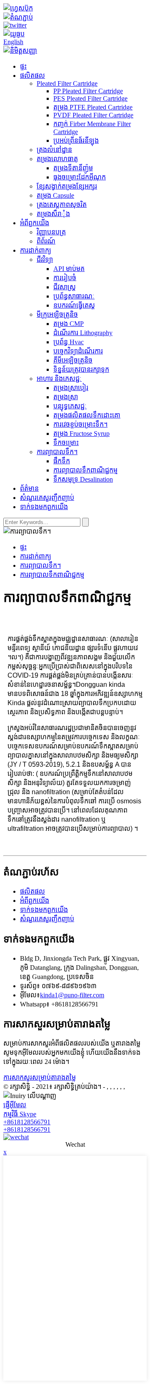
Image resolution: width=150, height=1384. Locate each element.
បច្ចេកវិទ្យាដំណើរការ (78, 351)
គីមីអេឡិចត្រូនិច (72, 360)
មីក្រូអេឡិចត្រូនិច (57, 314)
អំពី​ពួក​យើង (34, 222)
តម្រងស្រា (65, 396)
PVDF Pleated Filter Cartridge (93, 115)
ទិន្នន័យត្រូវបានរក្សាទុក (81, 369)
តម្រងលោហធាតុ (57, 158)
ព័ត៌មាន (29, 488)
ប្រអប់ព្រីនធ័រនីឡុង (76, 140)
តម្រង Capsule (55, 195)
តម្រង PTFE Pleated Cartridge (92, 107)
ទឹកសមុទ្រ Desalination (83, 479)
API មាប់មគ (69, 268)
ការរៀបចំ (64, 277)
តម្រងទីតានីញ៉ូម (73, 167)
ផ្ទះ (23, 66)
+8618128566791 (26, 1122)
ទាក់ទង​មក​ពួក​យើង (44, 506)
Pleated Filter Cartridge (67, 83)
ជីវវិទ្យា (45, 259)
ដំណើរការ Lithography (82, 332)
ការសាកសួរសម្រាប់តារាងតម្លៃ (39, 1077)
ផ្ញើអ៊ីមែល (14, 1104)
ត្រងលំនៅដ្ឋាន (54, 149)
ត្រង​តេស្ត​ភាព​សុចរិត (62, 204)
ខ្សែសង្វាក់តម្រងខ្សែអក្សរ (67, 186)
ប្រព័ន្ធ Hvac (68, 341)
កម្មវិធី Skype (19, 1114)
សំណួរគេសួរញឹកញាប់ (47, 497)
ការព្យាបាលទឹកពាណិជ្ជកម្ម (85, 470)
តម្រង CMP (68, 323)
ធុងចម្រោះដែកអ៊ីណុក (79, 177)
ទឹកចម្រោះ (66, 442)
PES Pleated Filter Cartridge (90, 98)
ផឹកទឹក (61, 461)
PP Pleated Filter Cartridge (88, 90)
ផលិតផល (32, 75)
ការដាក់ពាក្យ (35, 250)
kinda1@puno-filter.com (72, 995)
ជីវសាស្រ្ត (64, 287)
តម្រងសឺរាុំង (53, 213)
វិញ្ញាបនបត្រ (51, 232)
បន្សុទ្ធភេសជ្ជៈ (70, 406)
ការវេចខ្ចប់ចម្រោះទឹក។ (80, 424)
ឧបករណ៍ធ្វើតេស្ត (74, 305)
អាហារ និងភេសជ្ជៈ (59, 378)
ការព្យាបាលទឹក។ (57, 451)
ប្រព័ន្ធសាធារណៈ (74, 296)
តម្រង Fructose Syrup (81, 433)
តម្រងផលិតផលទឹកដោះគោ (86, 415)
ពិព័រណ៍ (46, 241)
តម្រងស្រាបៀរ (70, 387)
